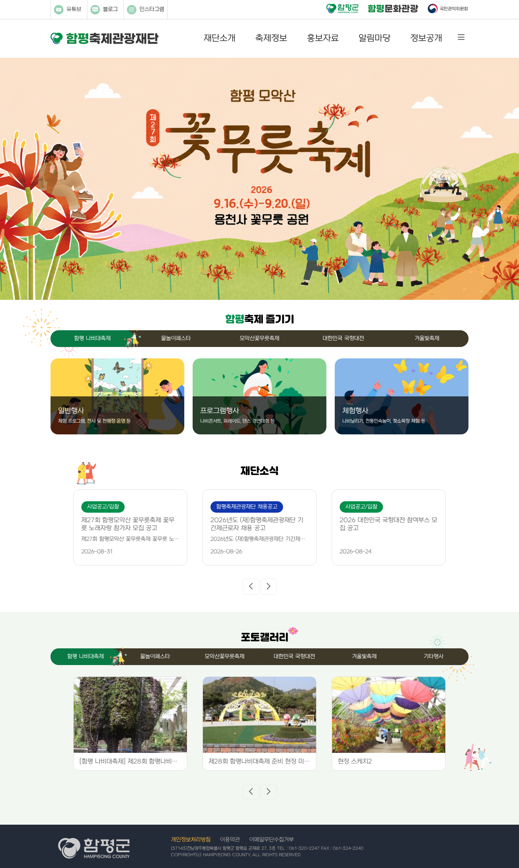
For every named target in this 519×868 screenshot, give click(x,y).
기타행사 (433, 656)
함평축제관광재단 (104, 38)
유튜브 (73, 9)
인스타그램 (151, 9)
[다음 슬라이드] (269, 587)
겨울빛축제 (427, 338)
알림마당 (375, 38)
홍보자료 (323, 38)
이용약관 (230, 839)
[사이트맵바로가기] (461, 37)
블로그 (110, 9)
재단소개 (220, 38)
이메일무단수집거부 (271, 839)
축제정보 (271, 38)
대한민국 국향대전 (343, 338)
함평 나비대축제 (92, 338)
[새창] (342, 9)
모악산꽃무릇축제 (259, 338)
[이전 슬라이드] (251, 587)
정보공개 (426, 38)
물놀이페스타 (176, 338)
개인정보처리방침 (190, 839)
